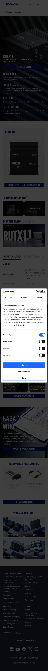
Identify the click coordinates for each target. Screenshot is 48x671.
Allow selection (24, 371)
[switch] (42, 341)
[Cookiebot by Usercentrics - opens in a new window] (35, 291)
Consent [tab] (8, 298)
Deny (24, 378)
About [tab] (39, 298)
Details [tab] (24, 298)
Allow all (24, 365)
